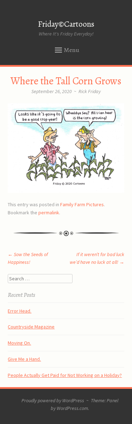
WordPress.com (72, 408)
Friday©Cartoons (66, 24)
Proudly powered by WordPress (52, 400)
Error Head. (19, 311)
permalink (48, 212)
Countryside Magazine (31, 327)
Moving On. (19, 343)
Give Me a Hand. (24, 359)
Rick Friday (89, 91)
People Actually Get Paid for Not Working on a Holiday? (65, 375)
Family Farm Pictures (82, 204)
